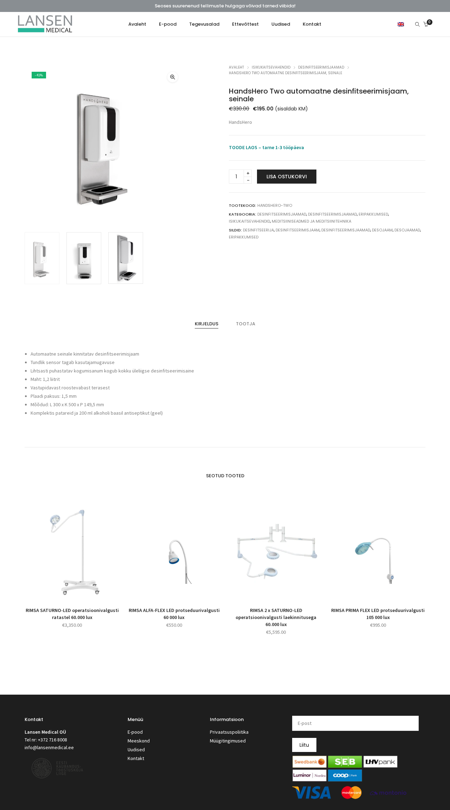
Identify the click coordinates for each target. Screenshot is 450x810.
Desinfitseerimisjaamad (321, 67)
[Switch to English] (400, 23)
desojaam (382, 230)
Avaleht (236, 67)
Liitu (304, 744)
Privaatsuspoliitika (229, 732)
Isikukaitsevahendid (271, 67)
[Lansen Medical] (45, 29)
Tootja (245, 323)
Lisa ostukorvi (286, 176)
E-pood (135, 732)
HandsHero (240, 122)
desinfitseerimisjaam (298, 230)
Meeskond (139, 741)
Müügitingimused (228, 741)
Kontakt (136, 758)
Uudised (136, 749)
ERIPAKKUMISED (373, 214)
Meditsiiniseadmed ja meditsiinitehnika (311, 221)
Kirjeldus (206, 323)
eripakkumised (243, 237)
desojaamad (407, 230)
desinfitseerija (258, 230)
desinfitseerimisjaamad (345, 230)
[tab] (206, 324)
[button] (172, 77)
